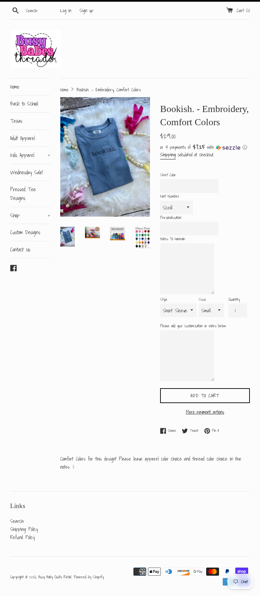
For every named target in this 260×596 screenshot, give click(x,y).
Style (164, 299)
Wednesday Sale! (26, 172)
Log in (65, 10)
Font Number (169, 196)
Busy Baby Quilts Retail (54, 577)
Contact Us (20, 249)
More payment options (205, 412)
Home (14, 86)
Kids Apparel (30, 155)
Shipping (168, 154)
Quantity (234, 299)
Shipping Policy (24, 529)
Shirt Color (168, 175)
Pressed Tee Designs (23, 193)
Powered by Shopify (89, 577)
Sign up (86, 10)
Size (202, 299)
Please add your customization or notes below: (193, 326)
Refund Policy (22, 537)
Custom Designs (25, 232)
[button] (205, 147)
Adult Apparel (22, 138)
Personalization (170, 217)
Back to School (24, 103)
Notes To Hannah (172, 239)
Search (17, 521)
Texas (16, 120)
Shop (30, 215)
